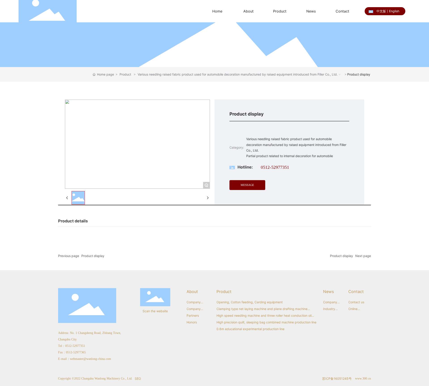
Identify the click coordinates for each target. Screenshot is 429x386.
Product (125, 74)
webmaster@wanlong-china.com (90, 359)
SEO (138, 378)
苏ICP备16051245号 (337, 378)
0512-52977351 (275, 167)
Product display (92, 256)
